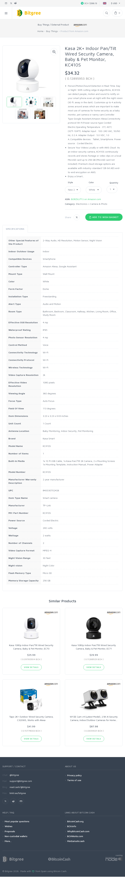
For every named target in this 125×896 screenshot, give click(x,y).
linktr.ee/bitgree (18, 793)
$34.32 (72, 73)
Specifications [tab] (15, 228)
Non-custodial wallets (16, 836)
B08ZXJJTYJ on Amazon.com (86, 199)
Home (40, 31)
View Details (31, 667)
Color (91, 182)
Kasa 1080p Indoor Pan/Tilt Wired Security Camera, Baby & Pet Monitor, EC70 (31, 647)
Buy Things (52, 31)
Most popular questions (17, 821)
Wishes (8, 826)
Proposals (10, 831)
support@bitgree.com (21, 781)
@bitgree (14, 775)
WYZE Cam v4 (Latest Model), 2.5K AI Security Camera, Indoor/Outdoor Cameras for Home (94, 718)
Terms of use (74, 780)
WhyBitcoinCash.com (78, 831)
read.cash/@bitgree (20, 787)
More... (8, 841)
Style (70, 182)
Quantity (114, 182)
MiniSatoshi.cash (75, 841)
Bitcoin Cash (60, 871)
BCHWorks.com (75, 836)
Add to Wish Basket (105, 217)
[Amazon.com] (80, 25)
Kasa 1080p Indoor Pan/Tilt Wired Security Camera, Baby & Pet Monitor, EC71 (94, 647)
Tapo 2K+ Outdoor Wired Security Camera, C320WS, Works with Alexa (31, 718)
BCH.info (71, 826)
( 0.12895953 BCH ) (79, 78)
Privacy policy (74, 775)
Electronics (81, 203)
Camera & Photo (98, 203)
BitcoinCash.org (75, 821)
